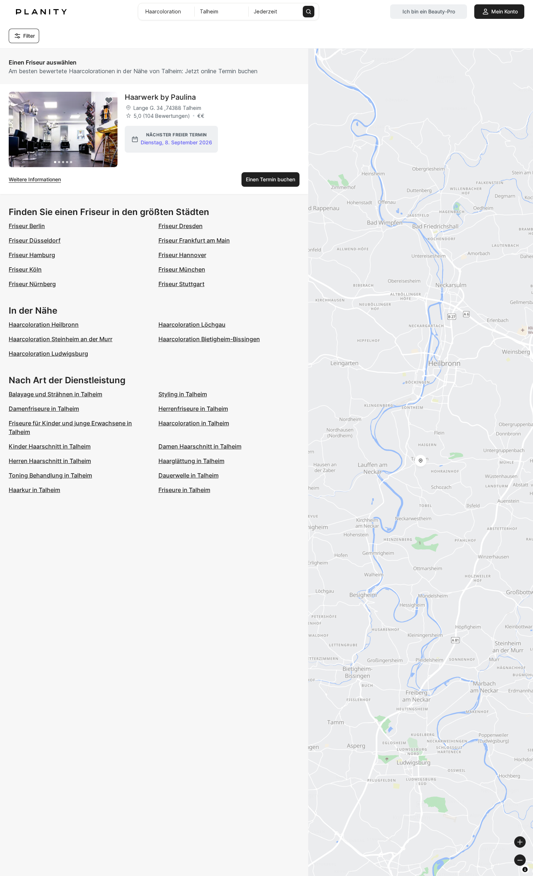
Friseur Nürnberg (32, 284)
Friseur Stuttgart (181, 284)
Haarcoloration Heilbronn (44, 324)
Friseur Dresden (180, 226)
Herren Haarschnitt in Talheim (50, 460)
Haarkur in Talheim (34, 489)
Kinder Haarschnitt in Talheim (50, 446)
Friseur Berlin (27, 226)
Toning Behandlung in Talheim (50, 475)
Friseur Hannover (182, 255)
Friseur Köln (25, 269)
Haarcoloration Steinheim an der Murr (60, 339)
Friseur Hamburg (32, 255)
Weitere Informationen (35, 179)
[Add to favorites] (108, 100)
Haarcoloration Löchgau (192, 324)
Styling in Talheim (182, 394)
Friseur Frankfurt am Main (194, 240)
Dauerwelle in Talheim (188, 475)
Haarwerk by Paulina (160, 97)
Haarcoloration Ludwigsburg (48, 353)
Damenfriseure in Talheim (44, 408)
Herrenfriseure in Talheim (193, 408)
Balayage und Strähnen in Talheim (55, 394)
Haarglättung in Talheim (191, 460)
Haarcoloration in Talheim (193, 423)
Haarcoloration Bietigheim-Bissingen (209, 339)
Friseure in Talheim (184, 489)
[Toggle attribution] (525, 869)
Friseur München (181, 269)
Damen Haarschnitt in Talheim (199, 446)
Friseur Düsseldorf (35, 240)
